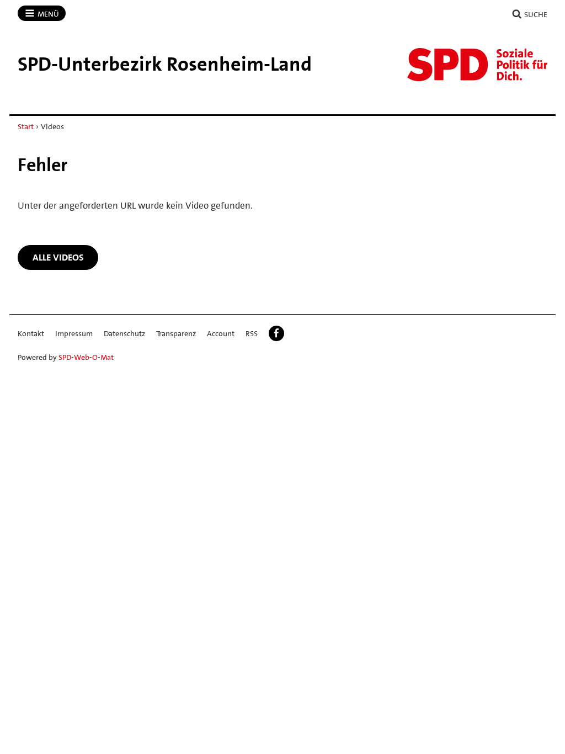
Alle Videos (58, 257)
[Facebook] (276, 333)
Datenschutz (124, 333)
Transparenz (176, 333)
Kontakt (31, 333)
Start (26, 126)
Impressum (74, 333)
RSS (252, 333)
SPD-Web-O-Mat (86, 357)
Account (220, 333)
